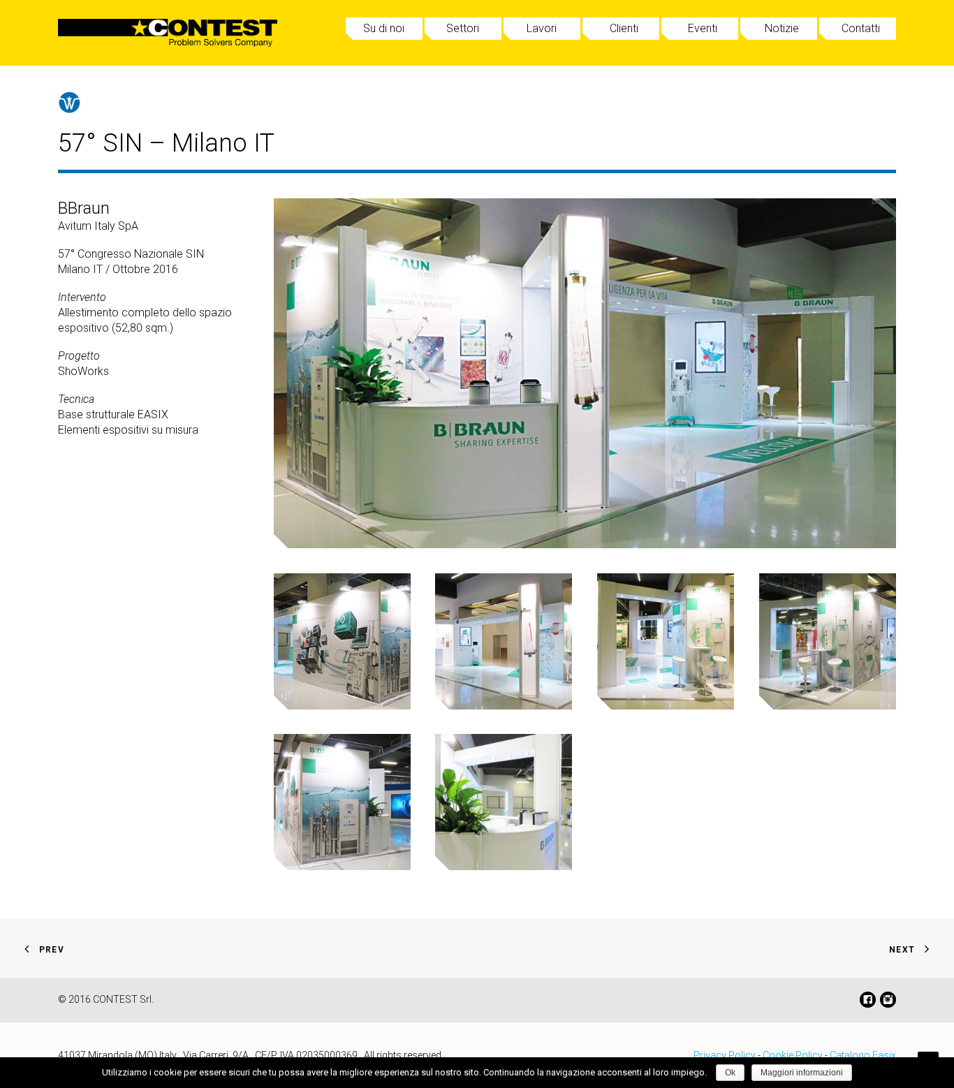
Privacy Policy (725, 1055)
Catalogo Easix (863, 1055)
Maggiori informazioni (802, 1073)
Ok (730, 1073)
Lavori (542, 28)
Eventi (702, 28)
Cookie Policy (793, 1055)
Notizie (782, 28)
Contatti (861, 28)
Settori (462, 28)
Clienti (624, 28)
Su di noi (383, 28)
